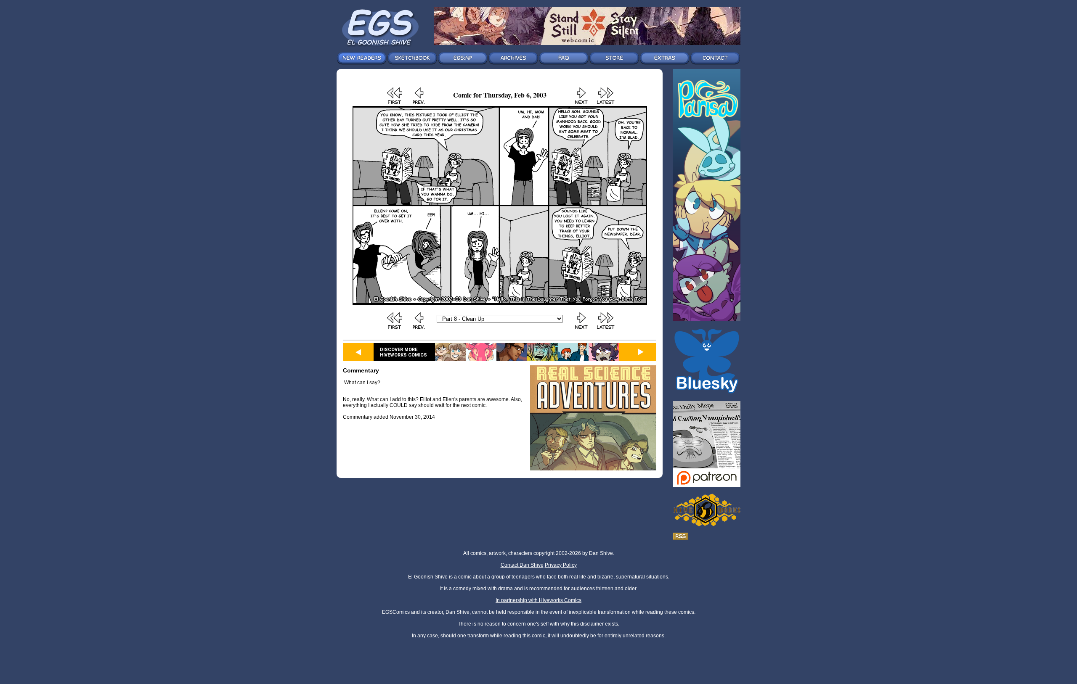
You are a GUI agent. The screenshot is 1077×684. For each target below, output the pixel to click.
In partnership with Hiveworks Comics (538, 600)
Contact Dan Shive (522, 565)
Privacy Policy (561, 565)
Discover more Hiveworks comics (403, 352)
